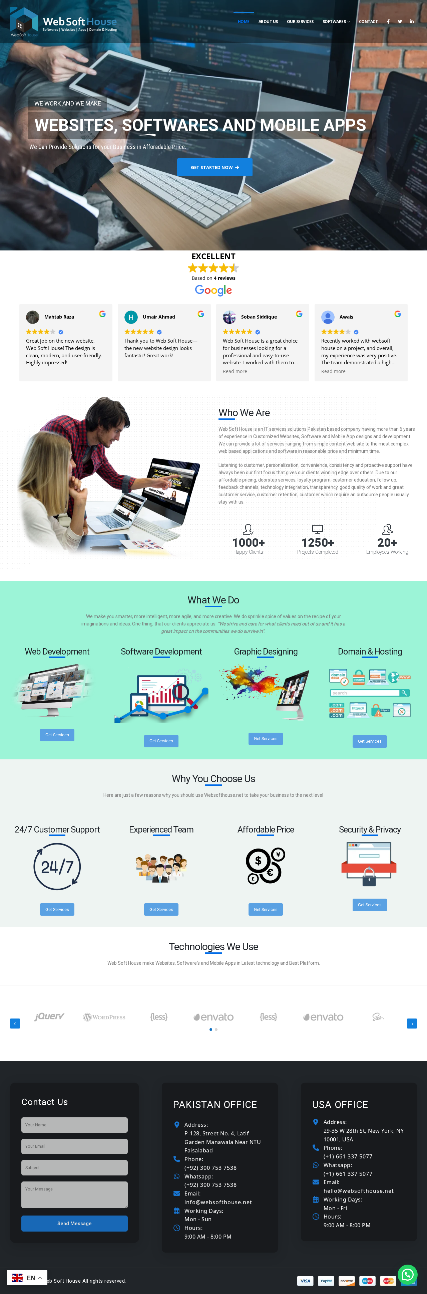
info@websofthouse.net (218, 1202)
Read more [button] (235, 371)
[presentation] (15, 1024)
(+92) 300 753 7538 (210, 1167)
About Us (268, 21)
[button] (211, 1030)
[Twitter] (400, 21)
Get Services (57, 734)
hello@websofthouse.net (359, 1190)
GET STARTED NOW (212, 167)
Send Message (74, 1223)
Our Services (300, 21)
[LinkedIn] (412, 21)
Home (244, 21)
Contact (368, 21)
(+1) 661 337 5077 (348, 1156)
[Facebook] (388, 21)
